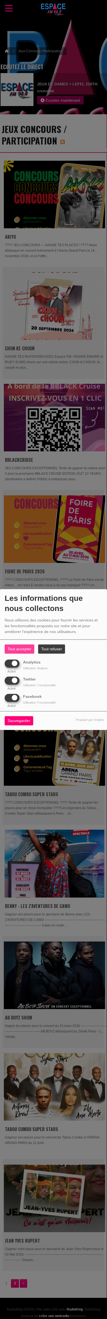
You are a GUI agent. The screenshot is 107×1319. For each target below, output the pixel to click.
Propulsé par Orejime (90, 719)
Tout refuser (51, 649)
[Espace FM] (53, 9)
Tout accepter (19, 649)
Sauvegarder (19, 720)
